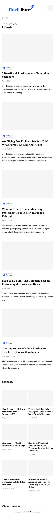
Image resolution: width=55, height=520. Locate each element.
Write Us (5, 506)
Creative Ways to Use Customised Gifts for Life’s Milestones (13, 482)
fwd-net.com (35, 512)
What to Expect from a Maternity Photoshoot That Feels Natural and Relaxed (23, 212)
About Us (16, 506)
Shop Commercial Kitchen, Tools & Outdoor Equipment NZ (13, 411)
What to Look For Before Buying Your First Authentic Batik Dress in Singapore (40, 411)
